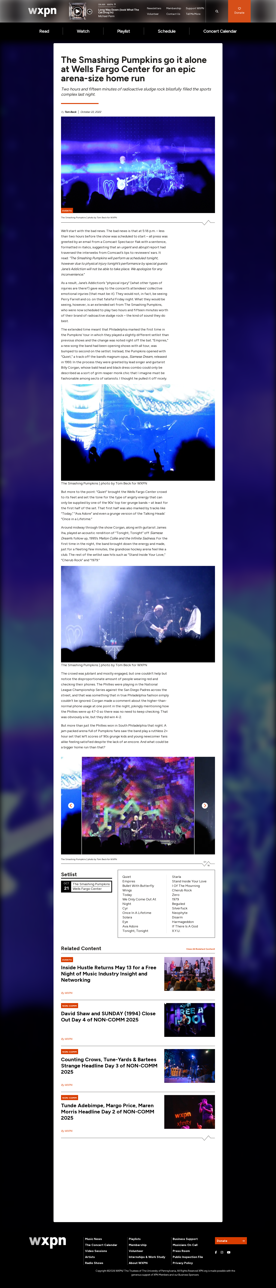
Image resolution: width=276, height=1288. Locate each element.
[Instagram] (222, 1252)
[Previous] (71, 806)
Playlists (135, 1239)
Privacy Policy (183, 1263)
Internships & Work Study (147, 1257)
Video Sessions (96, 1251)
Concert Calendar (220, 31)
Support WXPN (195, 8)
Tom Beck (70, 112)
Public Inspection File (188, 1257)
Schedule (166, 31)
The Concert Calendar (101, 1245)
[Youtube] (228, 1252)
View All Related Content (200, 949)
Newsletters (154, 8)
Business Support (185, 1239)
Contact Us (173, 14)
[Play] (77, 11)
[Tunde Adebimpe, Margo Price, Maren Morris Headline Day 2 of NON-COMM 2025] (189, 1112)
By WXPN (66, 993)
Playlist (123, 31)
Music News (93, 1239)
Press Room (181, 1251)
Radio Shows (94, 1263)
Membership (173, 8)
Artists (90, 1257)
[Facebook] (216, 1252)
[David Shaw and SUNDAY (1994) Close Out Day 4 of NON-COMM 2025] (189, 1020)
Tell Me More (193, 14)
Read (44, 31)
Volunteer (153, 14)
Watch (83, 31)
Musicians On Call (185, 1245)
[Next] (205, 806)
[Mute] (89, 11)
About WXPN (138, 1263)
